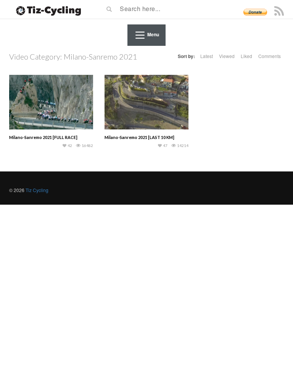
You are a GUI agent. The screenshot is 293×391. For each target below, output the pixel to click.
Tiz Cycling (37, 190)
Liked (246, 56)
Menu (153, 34)
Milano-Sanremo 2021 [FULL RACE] (43, 137)
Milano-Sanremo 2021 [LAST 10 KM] (139, 137)
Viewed (227, 56)
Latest (206, 56)
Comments (269, 56)
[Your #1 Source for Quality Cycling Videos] (46, 9)
